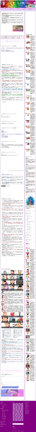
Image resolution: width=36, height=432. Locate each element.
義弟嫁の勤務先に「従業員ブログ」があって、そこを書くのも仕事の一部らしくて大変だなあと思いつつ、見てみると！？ (12, 248)
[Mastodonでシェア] (9, 41)
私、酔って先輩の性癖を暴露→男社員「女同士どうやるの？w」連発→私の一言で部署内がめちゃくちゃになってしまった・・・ (12, 240)
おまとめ (26, 404)
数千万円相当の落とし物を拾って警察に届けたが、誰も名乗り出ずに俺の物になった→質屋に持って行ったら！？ (12, 235)
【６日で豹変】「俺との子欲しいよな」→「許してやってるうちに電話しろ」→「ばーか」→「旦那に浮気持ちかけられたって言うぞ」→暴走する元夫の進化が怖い (12, 232)
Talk (27, 245)
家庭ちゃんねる (27, 413)
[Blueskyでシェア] (11, 41)
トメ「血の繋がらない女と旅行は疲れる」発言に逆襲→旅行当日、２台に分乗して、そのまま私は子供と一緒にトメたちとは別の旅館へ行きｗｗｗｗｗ (12, 201)
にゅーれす (27, 408)
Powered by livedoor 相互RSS (5, 24)
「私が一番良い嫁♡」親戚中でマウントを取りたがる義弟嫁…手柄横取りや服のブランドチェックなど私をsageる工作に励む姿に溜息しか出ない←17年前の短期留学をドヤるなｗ (12, 90)
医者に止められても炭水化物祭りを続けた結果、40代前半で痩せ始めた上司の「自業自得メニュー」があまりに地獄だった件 (12, 255)
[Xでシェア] (7, 41)
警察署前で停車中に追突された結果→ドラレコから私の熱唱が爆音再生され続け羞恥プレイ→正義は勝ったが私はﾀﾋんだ (12, 253)
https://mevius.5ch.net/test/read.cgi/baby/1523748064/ (16, 170)
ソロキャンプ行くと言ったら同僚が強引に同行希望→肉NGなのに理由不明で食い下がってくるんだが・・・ (12, 243)
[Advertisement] (6, 29)
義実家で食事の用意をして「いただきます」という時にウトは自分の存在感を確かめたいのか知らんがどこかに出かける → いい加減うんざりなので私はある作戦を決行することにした (12, 95)
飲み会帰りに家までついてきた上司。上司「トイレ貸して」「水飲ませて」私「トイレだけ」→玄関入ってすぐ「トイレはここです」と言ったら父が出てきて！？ (12, 210)
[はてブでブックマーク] (15, 41)
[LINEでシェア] (18, 41)
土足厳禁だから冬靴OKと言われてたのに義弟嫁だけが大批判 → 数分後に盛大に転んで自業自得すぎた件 (12, 217)
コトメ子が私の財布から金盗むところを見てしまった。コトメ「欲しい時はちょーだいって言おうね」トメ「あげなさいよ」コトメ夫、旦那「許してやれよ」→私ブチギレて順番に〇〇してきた (12, 206)
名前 (1, 383)
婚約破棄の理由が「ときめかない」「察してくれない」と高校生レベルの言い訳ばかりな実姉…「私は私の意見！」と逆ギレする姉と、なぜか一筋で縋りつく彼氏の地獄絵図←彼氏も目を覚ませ (12, 84)
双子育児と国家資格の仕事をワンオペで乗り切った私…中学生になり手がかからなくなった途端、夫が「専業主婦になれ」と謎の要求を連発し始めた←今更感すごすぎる (12, 81)
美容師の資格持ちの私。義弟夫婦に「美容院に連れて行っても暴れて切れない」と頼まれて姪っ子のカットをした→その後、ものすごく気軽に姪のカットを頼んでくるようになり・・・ (12, 220)
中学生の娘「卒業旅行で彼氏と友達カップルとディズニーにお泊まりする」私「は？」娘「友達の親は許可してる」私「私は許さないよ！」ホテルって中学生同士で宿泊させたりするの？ (12, 183)
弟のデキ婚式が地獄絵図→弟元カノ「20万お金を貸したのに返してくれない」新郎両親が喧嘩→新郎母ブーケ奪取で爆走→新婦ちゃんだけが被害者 (12, 238)
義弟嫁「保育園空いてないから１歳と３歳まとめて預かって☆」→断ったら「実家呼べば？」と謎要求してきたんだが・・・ (12, 245)
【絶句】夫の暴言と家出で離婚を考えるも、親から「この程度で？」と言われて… (12, 99)
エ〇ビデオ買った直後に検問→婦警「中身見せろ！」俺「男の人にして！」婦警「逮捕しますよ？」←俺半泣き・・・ (12, 204)
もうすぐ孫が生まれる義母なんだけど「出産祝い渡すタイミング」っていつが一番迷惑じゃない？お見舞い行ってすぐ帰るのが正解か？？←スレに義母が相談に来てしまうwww (12, 78)
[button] (34, 211)
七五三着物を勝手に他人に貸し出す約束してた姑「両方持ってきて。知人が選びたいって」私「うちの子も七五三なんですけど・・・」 (12, 226)
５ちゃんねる (15, 428)
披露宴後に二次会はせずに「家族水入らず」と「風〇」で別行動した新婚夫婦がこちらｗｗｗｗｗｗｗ (12, 250)
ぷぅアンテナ (27, 409)
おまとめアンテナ (27, 405)
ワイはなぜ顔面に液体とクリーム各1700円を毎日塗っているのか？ (10, 341)
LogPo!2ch (27, 403)
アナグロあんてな (27, 410)
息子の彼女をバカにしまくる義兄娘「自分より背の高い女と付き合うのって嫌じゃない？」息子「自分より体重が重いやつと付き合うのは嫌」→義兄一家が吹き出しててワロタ (12, 213)
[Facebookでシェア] (13, 41)
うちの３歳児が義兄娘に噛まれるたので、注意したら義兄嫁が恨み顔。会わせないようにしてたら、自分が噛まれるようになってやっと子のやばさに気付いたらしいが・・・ (12, 223)
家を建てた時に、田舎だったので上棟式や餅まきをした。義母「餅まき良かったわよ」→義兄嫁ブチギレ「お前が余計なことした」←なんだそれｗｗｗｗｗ (12, 229)
